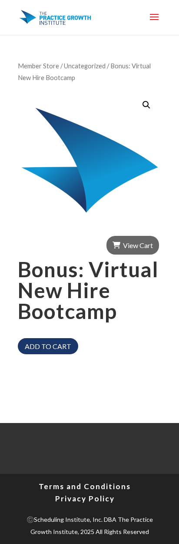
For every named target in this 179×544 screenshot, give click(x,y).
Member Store (38, 66)
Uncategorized (85, 66)
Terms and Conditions (85, 486)
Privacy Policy (85, 498)
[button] (146, 105)
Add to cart (48, 346)
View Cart (138, 245)
